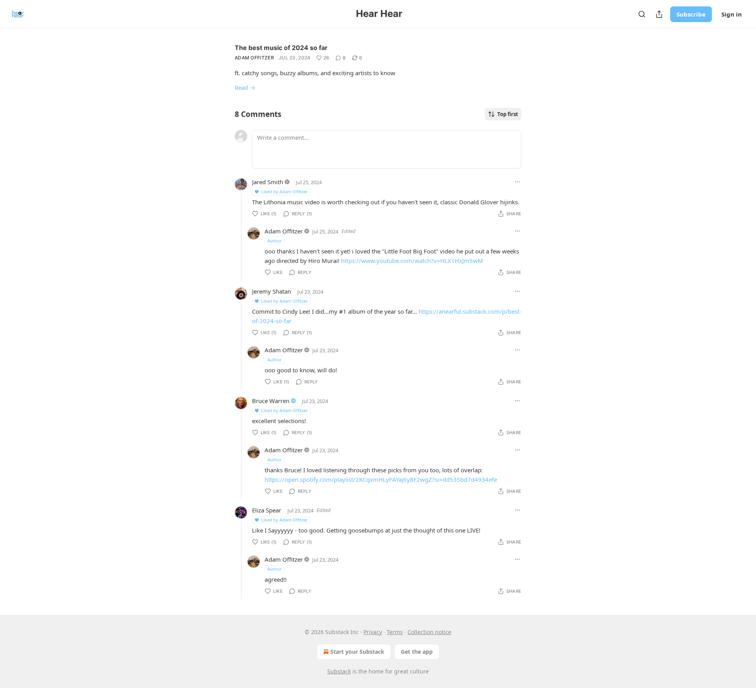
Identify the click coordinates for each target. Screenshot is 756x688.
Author (274, 241)
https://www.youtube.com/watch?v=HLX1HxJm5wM (412, 260)
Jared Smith (267, 182)
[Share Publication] (659, 14)
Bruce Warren (270, 401)
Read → (245, 87)
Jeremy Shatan (271, 291)
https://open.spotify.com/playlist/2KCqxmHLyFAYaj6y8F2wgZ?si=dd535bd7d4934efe (381, 479)
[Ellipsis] (517, 182)
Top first (507, 114)
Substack (339, 671)
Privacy (372, 632)
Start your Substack (357, 651)
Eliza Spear (266, 510)
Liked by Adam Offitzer (284, 191)
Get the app (417, 651)
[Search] (642, 14)
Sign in (731, 14)
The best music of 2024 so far (281, 48)
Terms (395, 632)
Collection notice (429, 632)
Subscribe (691, 14)
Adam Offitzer (254, 58)
